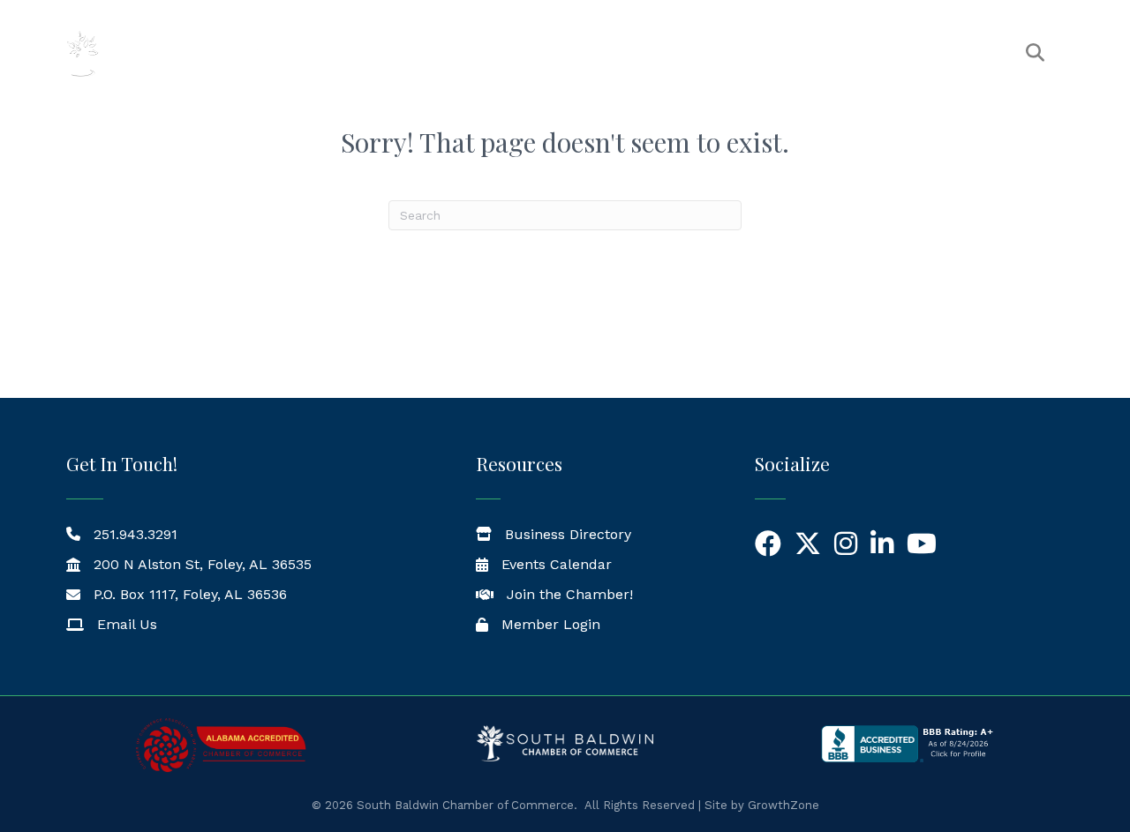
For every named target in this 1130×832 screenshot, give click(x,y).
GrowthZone (783, 805)
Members (602, 53)
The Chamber (485, 53)
